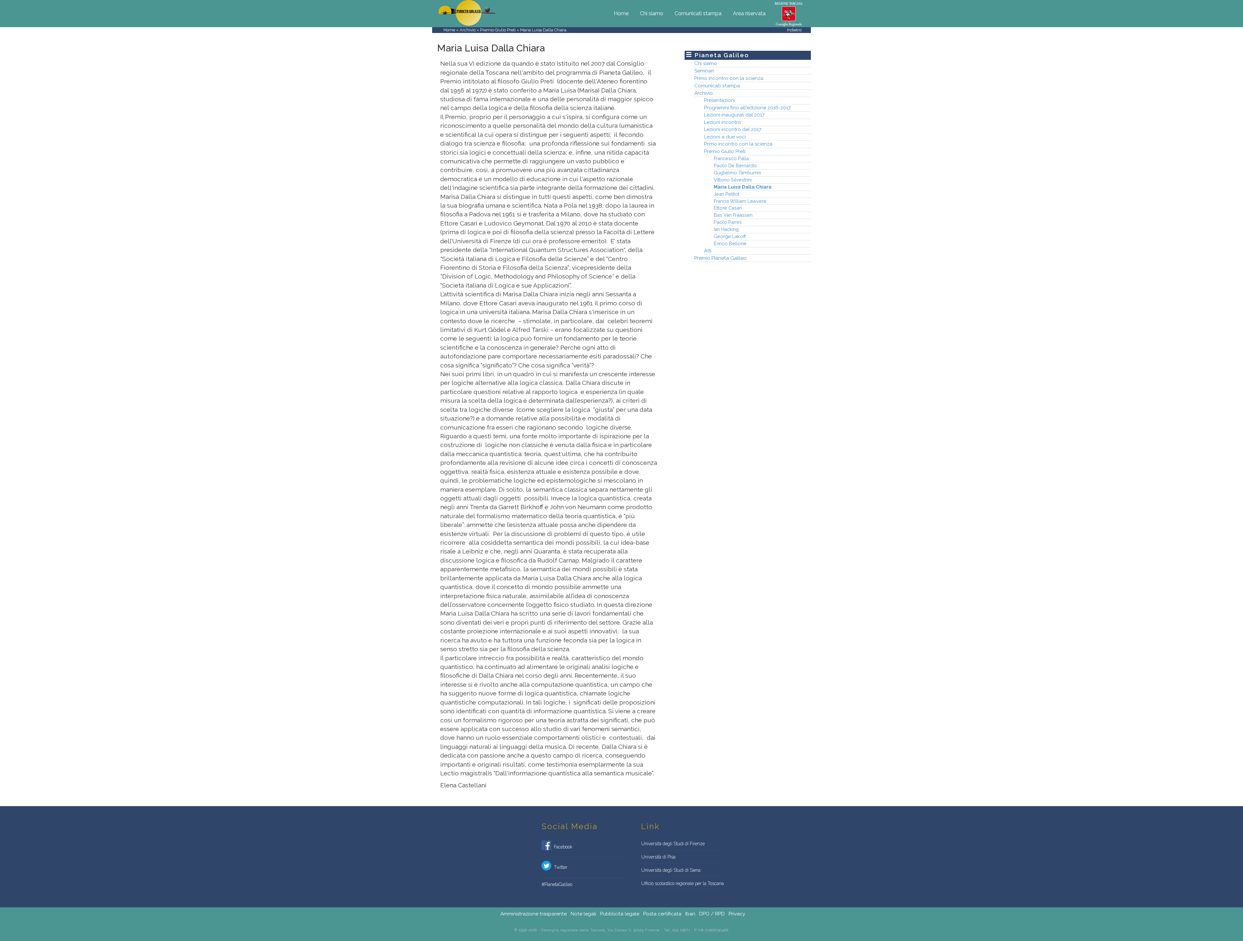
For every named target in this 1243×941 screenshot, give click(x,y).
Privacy (737, 914)
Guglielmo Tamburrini (737, 172)
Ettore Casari (728, 208)
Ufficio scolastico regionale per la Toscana (682, 883)
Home (621, 13)
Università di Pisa (658, 856)
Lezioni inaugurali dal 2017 (734, 115)
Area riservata (749, 13)
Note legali (583, 914)
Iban (690, 914)
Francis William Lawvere (740, 201)
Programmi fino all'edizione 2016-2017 (747, 108)
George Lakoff (730, 236)
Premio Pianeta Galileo (720, 258)
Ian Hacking (726, 229)
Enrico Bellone (730, 243)
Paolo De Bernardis (735, 165)
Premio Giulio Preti (498, 29)
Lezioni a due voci (725, 137)
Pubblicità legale (619, 914)
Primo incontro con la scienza (728, 78)
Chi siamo (651, 13)
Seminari (704, 71)
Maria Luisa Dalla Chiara (742, 187)
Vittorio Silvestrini (733, 179)
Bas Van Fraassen (733, 215)
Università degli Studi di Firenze (673, 843)
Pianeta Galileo (721, 55)
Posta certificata (662, 914)
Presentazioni (719, 100)
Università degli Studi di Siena (670, 870)
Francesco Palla (731, 158)
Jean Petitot (726, 194)
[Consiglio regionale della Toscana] (788, 14)
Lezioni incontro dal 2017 (732, 129)
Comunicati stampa (698, 13)
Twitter (559, 867)
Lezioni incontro (722, 122)
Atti (707, 251)
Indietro (794, 29)
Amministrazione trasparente (533, 914)
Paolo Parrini (728, 222)
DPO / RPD (712, 914)
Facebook (561, 846)
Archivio (468, 29)
